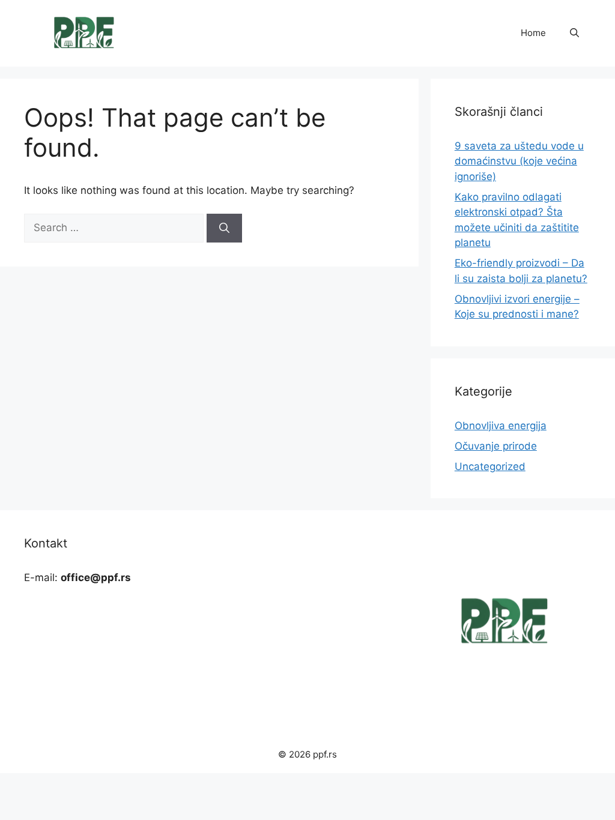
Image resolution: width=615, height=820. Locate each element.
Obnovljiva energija (501, 426)
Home (533, 32)
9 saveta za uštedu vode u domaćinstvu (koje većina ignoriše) (519, 161)
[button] (574, 33)
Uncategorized (490, 466)
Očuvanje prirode (496, 446)
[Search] (224, 228)
